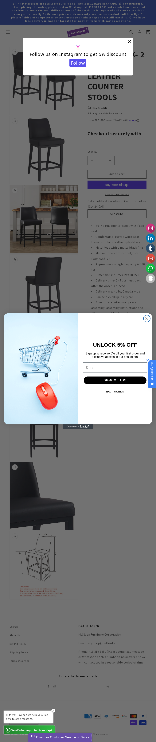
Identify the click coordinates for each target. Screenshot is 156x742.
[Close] (129, 42)
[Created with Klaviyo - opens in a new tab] (78, 426)
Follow (78, 63)
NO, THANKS (115, 391)
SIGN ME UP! (115, 380)
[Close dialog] (146, 318)
